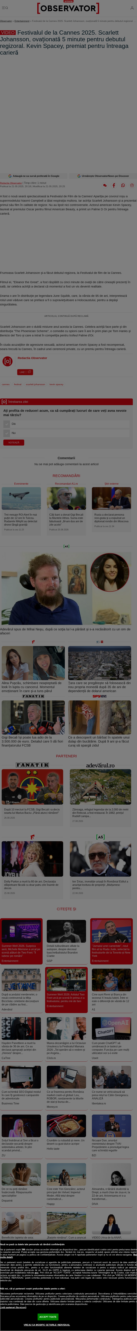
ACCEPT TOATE (47, 1317)
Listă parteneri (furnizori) (13, 1307)
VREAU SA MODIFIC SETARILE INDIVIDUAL (47, 1325)
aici (36, 1272)
